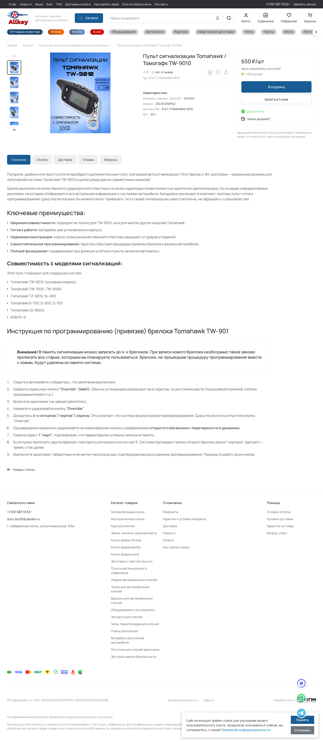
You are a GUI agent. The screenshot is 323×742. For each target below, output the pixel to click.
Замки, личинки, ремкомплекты (134, 533)
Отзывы (88, 159)
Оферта (208, 700)
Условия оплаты (278, 512)
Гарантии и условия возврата (184, 519)
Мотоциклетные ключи (128, 519)
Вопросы (110, 159)
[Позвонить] (301, 713)
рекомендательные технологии (90, 717)
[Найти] (228, 18)
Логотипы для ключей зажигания (135, 649)
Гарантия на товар (280, 526)
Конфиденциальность (183, 700)
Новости (169, 533)
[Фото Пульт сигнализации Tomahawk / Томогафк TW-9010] (80, 92)
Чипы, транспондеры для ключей (135, 624)
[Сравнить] (210, 72)
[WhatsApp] (301, 699)
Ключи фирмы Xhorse (126, 540)
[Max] (301, 684)
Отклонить (302, 730)
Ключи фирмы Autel (125, 554)
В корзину (276, 86)
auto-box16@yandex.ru (23, 519)
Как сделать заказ (176, 547)
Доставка (65, 159)
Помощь (273, 502)
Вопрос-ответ (277, 533)
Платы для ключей (124, 631)
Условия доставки (280, 519)
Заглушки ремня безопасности (133, 656)
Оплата (42, 159)
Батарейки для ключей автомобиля (127, 640)
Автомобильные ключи (127, 512)
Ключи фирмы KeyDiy (126, 547)
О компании (172, 502)
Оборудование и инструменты (133, 610)
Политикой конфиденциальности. (246, 730)
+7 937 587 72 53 (277, 4)
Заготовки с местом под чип (131, 561)
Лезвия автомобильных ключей (134, 580)
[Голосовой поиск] (218, 18)
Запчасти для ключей (127, 617)
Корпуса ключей (123, 526)
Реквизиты (170, 512)
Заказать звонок (304, 4)
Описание (18, 159)
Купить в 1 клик (276, 99)
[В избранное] (218, 72)
